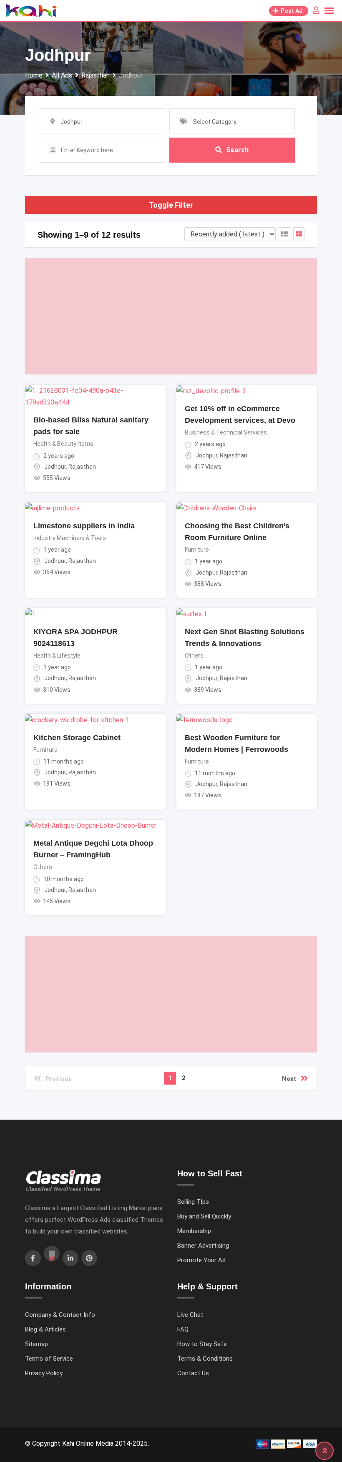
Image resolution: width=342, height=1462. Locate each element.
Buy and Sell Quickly (204, 1216)
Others (194, 655)
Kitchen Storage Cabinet (77, 738)
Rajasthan (82, 466)
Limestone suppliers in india (84, 526)
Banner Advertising (203, 1245)
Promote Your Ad (201, 1260)
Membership (194, 1231)
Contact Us (193, 1373)
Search (237, 150)
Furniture (197, 549)
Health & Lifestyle (56, 655)
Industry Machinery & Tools (69, 538)
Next (289, 1079)
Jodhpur (55, 466)
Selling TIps (193, 1202)
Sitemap (36, 1344)
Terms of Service (49, 1358)
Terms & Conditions (205, 1358)
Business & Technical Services (226, 432)
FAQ (183, 1329)
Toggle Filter (171, 205)
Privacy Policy (44, 1373)
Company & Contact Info (60, 1315)
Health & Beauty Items (63, 443)
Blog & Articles (45, 1329)
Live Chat (190, 1315)
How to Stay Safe (202, 1344)
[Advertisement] (171, 316)
